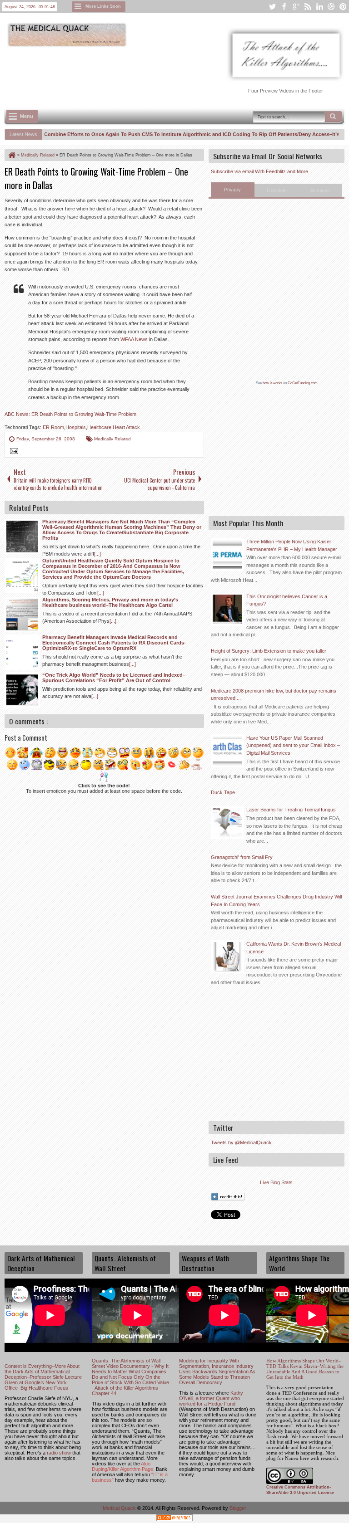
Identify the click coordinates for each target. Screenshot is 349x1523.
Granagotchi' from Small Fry (242, 857)
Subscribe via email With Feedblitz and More (259, 171)
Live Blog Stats (276, 1182)
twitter (272, 6)
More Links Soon (103, 6)
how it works (272, 383)
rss (308, 6)
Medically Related (112, 438)
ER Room (53, 427)
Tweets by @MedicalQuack (241, 1142)
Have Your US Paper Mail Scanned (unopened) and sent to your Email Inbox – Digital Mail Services (293, 745)
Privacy (232, 189)
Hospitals (75, 427)
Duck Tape (223, 792)
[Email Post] (12, 452)
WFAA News (134, 339)
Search (333, 116)
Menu (26, 116)
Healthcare (99, 427)
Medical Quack (120, 1508)
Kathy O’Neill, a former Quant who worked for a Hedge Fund (211, 1398)
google (296, 6)
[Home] (11, 155)
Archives (320, 190)
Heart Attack (126, 427)
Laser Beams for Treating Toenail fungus (291, 809)
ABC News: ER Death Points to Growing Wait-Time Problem (70, 414)
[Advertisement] (170, 73)
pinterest (343, 6)
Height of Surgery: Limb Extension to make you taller (268, 651)
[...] (97, 553)
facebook (284, 6)
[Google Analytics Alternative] (174, 1519)
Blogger (237, 1508)
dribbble (331, 6)
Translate (276, 190)
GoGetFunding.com (303, 383)
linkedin (319, 6)
